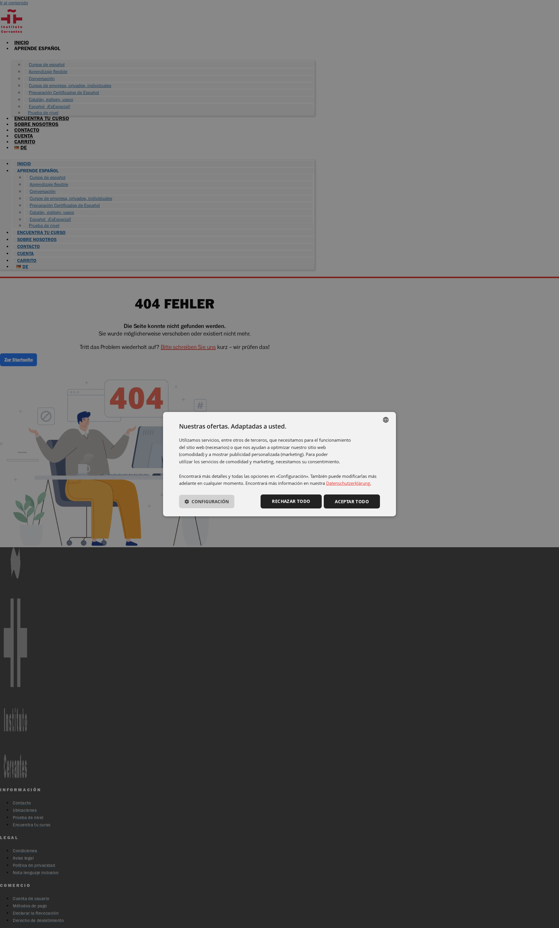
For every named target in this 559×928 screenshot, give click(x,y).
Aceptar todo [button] (352, 501)
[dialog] (279, 464)
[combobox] (386, 419)
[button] (206, 503)
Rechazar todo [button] (291, 501)
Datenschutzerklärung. (348, 483)
